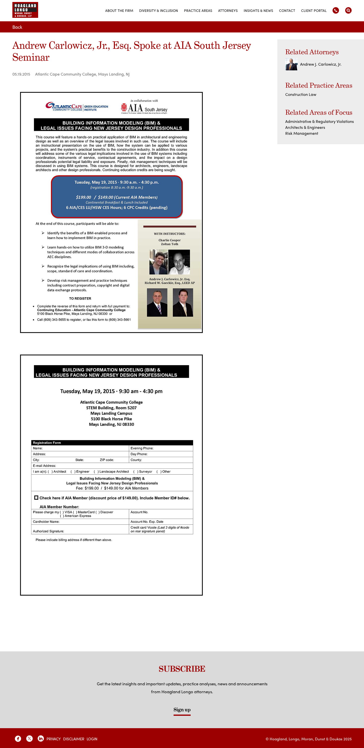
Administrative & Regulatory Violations (319, 121)
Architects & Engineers (305, 127)
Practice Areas (198, 10)
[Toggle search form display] (348, 10)
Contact (287, 10)
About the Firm (119, 10)
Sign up (182, 709)
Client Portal (314, 10)
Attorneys (228, 10)
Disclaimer (73, 739)
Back (17, 27)
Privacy (54, 739)
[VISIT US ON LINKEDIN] (41, 738)
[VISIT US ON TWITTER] (29, 738)
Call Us (336, 10)
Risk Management (301, 133)
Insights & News (258, 10)
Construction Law (300, 94)
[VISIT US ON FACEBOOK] (18, 738)
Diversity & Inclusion (158, 10)
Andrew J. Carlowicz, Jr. (320, 64)
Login (92, 739)
